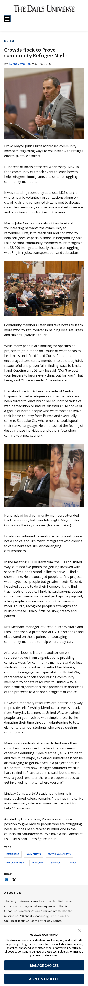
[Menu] (7, 18)
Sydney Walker (19, 63)
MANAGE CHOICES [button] (44, 965)
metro (72, 862)
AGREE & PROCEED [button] (44, 979)
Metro (9, 41)
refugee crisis (15, 862)
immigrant (12, 854)
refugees (38, 862)
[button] (79, 930)
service (56, 862)
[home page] (44, 10)
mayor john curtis (59, 854)
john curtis (33, 854)
